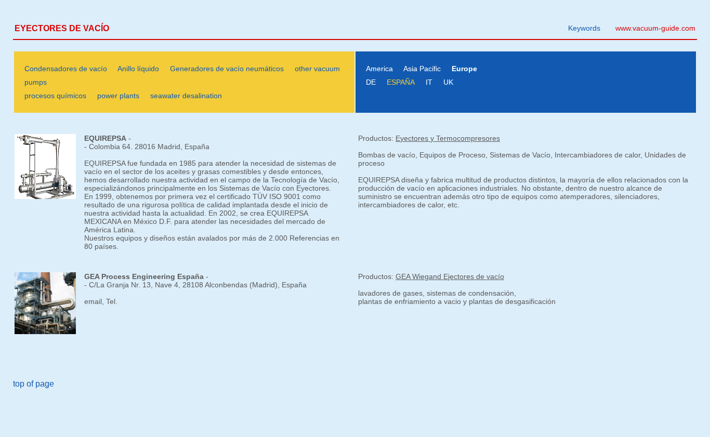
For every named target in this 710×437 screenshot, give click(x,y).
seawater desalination (186, 95)
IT (429, 82)
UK (448, 82)
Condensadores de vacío (65, 68)
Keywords (584, 28)
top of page (33, 383)
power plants (118, 95)
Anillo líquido (138, 68)
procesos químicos (55, 95)
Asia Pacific (422, 68)
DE (371, 82)
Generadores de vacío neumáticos (227, 68)
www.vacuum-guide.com (655, 28)
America (379, 68)
